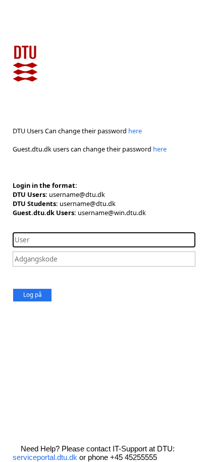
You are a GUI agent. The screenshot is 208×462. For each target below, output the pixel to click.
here (135, 130)
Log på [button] (32, 294)
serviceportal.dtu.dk (45, 457)
